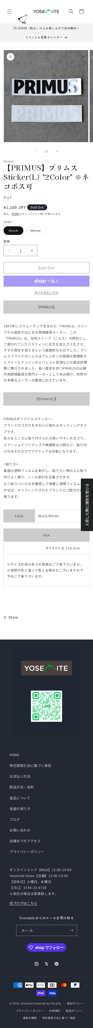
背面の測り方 (20, 808)
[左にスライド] (36, 151)
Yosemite (27, 1003)
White (37, 231)
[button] (9, 11)
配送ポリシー (74, 1011)
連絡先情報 (30, 1018)
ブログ (15, 819)
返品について (20, 798)
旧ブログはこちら (23, 903)
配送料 (16, 214)
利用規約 (54, 1011)
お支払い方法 (20, 776)
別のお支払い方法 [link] (46, 292)
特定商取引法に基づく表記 (30, 765)
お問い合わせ (20, 830)
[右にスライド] (57, 151)
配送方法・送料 (22, 787)
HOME (14, 754)
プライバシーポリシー (27, 851)
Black (15, 231)
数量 (7, 241)
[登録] (71, 930)
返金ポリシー (75, 1003)
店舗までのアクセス (25, 840)
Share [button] (13, 617)
